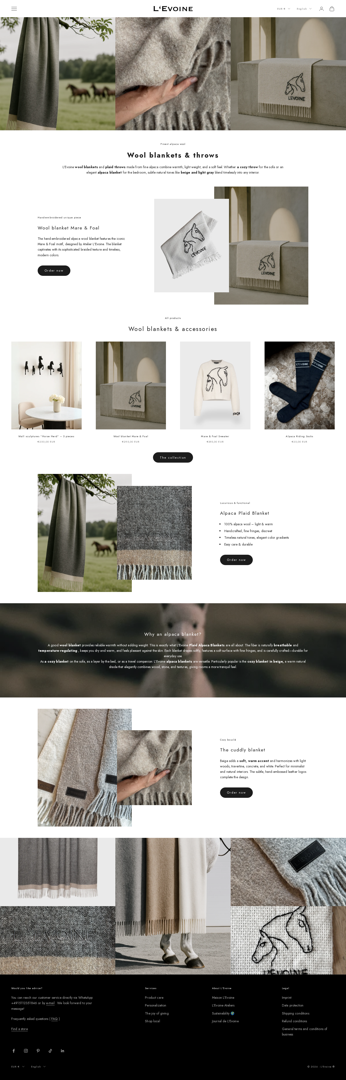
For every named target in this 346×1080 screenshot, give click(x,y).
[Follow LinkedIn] (62, 1050)
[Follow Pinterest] (38, 1050)
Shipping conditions (295, 1013)
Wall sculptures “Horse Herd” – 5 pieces (46, 436)
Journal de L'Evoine (225, 1021)
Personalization (155, 1005)
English (302, 9)
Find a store (19, 1029)
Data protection (292, 1005)
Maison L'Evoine (223, 997)
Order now (54, 270)
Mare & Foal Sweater (215, 436)
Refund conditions (294, 1021)
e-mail (50, 1003)
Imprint (286, 997)
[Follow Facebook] (13, 1050)
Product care (154, 997)
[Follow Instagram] (26, 1050)
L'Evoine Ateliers (223, 1005)
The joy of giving (157, 1013)
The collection (173, 457)
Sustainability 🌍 (223, 1013)
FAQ (54, 1018)
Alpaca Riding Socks (299, 436)
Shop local (152, 1021)
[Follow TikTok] (50, 1050)
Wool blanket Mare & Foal (130, 436)
